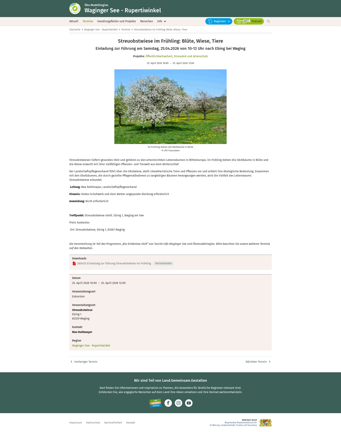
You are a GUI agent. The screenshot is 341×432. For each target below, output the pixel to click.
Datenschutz (93, 422)
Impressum (75, 422)
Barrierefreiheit (113, 422)
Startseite (74, 29)
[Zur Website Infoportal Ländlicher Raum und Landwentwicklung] (154, 403)
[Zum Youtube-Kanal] (189, 403)
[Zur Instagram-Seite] (178, 403)
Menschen (146, 21)
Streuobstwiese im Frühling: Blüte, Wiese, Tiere (160, 29)
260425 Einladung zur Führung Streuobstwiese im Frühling (114, 263)
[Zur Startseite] (77, 8)
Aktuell (73, 21)
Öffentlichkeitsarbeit (158, 56)
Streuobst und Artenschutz (191, 56)
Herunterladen (163, 263)
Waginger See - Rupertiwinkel (101, 29)
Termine (88, 21)
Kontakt (130, 422)
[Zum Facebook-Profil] (168, 403)
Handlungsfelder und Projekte (116, 21)
